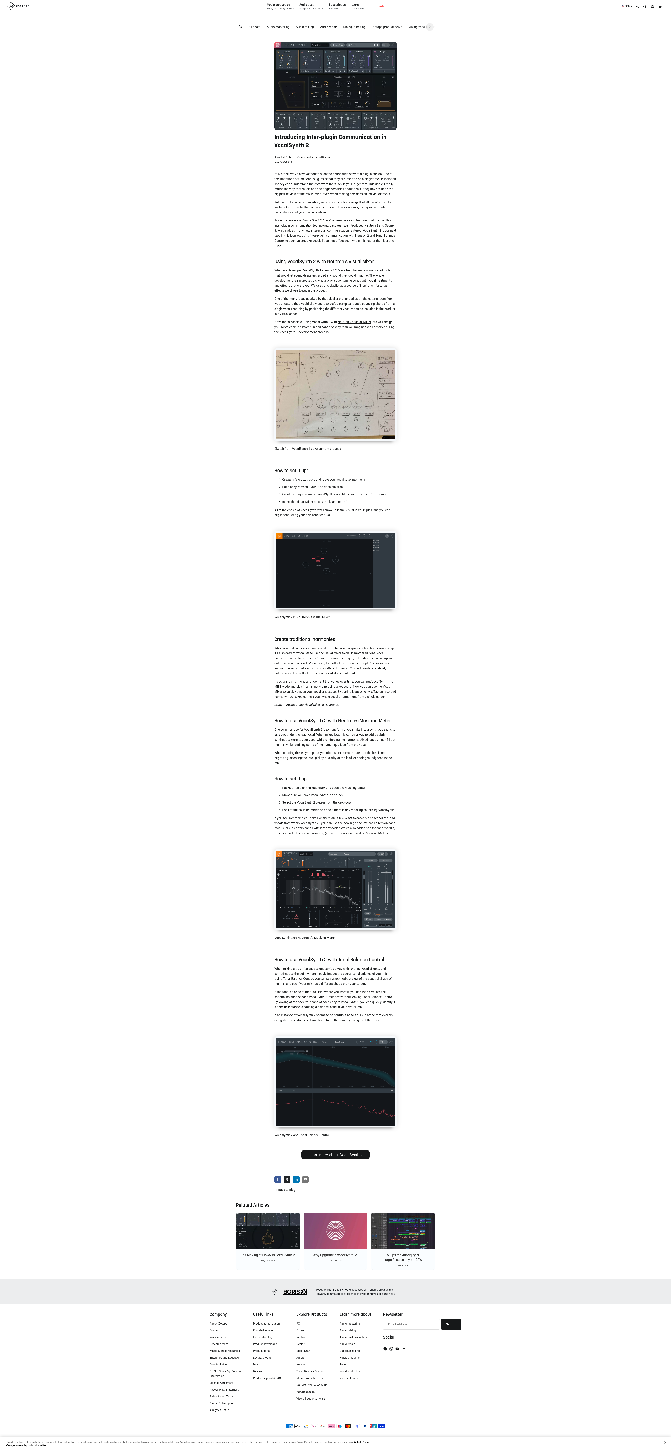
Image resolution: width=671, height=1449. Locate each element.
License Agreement (221, 1383)
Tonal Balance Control (310, 1371)
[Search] (637, 6)
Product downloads (265, 1344)
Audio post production (353, 1337)
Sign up (451, 1324)
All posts (254, 27)
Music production (350, 1357)
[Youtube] (397, 1349)
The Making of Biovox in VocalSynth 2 (268, 1255)
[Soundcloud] (404, 1349)
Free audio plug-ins (264, 1337)
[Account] (652, 6)
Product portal (261, 1351)
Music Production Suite (310, 1378)
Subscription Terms (222, 1396)
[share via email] (305, 1180)
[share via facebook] (277, 1180)
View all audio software (310, 1398)
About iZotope (218, 1323)
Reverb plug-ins (305, 1391)
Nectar (300, 1344)
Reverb (344, 1364)
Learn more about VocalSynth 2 (335, 1154)
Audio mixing (305, 27)
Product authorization (266, 1323)
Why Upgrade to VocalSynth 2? (335, 1255)
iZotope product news (387, 27)
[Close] (665, 1442)
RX (298, 1323)
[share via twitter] (287, 1180)
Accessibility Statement (224, 1389)
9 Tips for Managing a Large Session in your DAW (403, 1257)
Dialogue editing (354, 27)
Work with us (218, 1337)
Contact (214, 1330)
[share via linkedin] (296, 1180)
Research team (219, 1344)
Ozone (300, 1330)
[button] (240, 26)
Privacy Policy (20, 1445)
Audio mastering (278, 27)
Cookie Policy (39, 1445)
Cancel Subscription (222, 1403)
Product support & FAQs (267, 1378)
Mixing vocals (417, 27)
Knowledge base (263, 1330)
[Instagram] (391, 1349)
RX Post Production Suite (311, 1385)
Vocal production (350, 1371)
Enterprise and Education (225, 1357)
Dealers (257, 1371)
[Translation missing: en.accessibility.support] (645, 6)
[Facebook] (385, 1349)
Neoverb (301, 1364)
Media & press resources (225, 1351)
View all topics (349, 1378)
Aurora (300, 1357)
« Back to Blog (285, 1190)
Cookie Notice (218, 1364)
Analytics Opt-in (219, 1410)
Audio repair (328, 27)
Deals (256, 1364)
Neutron (326, 157)
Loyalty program (263, 1357)
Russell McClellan (284, 157)
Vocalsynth (303, 1351)
